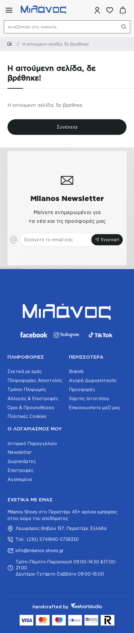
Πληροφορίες (25, 357)
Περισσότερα (86, 357)
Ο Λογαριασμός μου (34, 428)
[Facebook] (33, 335)
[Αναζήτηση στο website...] (123, 27)
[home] (10, 44)
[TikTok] (100, 335)
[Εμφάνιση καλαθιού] (123, 10)
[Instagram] (67, 335)
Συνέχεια (67, 127)
